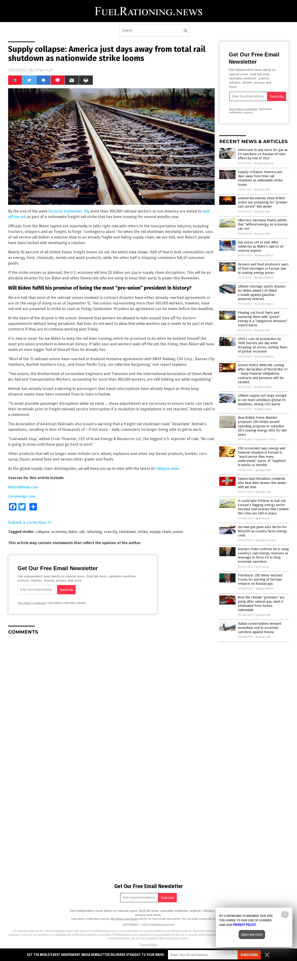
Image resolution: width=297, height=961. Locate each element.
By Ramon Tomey (265, 540)
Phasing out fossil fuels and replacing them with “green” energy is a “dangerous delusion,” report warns (263, 319)
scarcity (110, 532)
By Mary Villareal (264, 163)
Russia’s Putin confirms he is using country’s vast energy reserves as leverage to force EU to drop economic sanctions (263, 555)
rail (81, 532)
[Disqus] (111, 696)
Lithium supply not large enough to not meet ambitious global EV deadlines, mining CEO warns (262, 400)
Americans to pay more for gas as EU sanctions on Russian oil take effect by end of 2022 (263, 154)
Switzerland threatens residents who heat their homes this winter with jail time (262, 483)
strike (143, 532)
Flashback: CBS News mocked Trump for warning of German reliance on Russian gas (260, 579)
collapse (42, 532)
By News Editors (264, 255)
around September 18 (68, 211)
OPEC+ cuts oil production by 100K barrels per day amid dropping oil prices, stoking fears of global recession (262, 345)
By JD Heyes (262, 518)
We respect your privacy (125, 918)
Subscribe (249, 955)
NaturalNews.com (23, 487)
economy (59, 532)
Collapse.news (167, 468)
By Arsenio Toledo (266, 439)
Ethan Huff (43, 70)
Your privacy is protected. (32, 602)
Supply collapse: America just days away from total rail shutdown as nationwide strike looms (260, 178)
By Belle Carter (263, 409)
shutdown (127, 532)
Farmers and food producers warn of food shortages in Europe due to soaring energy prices (263, 268)
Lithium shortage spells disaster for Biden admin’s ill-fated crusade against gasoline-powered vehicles (262, 292)
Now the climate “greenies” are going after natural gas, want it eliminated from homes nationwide (261, 603)
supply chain (160, 532)
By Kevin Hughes (264, 303)
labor (72, 532)
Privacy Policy (148, 944)
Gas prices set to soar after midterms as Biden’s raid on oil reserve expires (261, 246)
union (178, 532)
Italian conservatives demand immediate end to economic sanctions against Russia (259, 628)
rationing (94, 532)
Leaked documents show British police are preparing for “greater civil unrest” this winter (262, 202)
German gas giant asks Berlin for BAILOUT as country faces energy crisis (262, 531)
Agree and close (251, 934)
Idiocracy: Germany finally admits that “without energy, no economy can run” (263, 224)
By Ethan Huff (262, 189)
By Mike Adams (263, 387)
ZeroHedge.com (21, 496)
